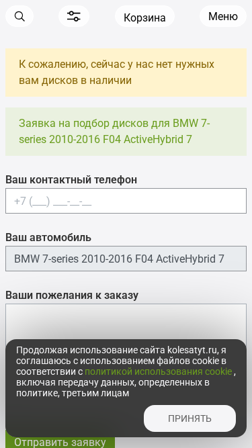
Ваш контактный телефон (71, 179)
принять (190, 418)
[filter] (73, 16)
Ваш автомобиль (48, 237)
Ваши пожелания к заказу (71, 295)
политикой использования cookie (159, 371)
